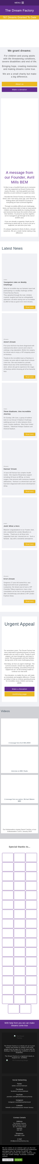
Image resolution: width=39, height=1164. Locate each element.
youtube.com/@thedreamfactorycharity (19, 1096)
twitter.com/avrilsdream (19, 1085)
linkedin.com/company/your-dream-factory (19, 1107)
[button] (18, 2)
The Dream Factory (19, 10)
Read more (30, 307)
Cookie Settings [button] (7, 1159)
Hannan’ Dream (10, 469)
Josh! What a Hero (12, 526)
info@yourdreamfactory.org (19, 1141)
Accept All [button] (18, 1159)
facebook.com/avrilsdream (19, 1091)
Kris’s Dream (9, 579)
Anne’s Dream (10, 342)
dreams (6, 339)
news (5, 279)
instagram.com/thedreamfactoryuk (19, 1102)
